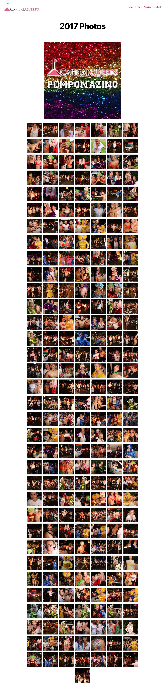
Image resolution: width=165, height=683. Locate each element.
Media (137, 7)
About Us (147, 7)
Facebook (157, 7)
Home (130, 7)
